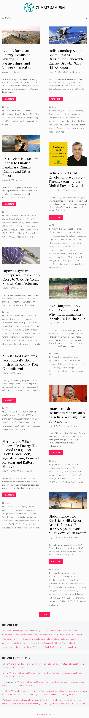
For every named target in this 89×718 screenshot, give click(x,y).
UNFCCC (71, 601)
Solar (7, 107)
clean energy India (59, 110)
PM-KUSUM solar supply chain (15, 330)
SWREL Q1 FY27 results (19, 524)
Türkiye (63, 601)
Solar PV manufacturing (28, 121)
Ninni (4, 673)
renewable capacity (70, 590)
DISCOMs (72, 239)
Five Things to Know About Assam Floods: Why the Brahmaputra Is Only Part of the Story (67, 312)
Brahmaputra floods (65, 364)
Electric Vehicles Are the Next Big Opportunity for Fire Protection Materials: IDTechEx (48, 703)
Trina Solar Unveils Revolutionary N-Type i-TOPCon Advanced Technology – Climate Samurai (40, 691)
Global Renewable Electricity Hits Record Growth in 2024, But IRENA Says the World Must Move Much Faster (67, 524)
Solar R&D (6, 125)
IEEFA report (70, 117)
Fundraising (18, 322)
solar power (54, 601)
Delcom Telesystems (77, 236)
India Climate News (29, 230)
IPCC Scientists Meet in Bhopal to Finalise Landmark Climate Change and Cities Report (20, 167)
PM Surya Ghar (8, 117)
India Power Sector (66, 246)
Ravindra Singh (66, 257)
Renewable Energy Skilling (27, 117)
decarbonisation (55, 580)
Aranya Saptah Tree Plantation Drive (20, 412)
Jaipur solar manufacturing (27, 326)
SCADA (58, 260)
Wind (59, 569)
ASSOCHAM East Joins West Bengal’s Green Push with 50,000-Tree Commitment (20, 362)
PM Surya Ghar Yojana (69, 468)
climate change (64, 576)
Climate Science (9, 226)
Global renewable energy (70, 587)
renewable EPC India (27, 513)
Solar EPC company (10, 517)
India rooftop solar (72, 121)
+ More (44, 615)
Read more (9, 99)
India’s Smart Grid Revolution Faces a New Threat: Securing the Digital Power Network (67, 179)
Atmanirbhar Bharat (13, 110)
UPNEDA (53, 482)
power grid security (68, 253)
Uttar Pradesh (64, 482)
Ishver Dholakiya (21, 114)
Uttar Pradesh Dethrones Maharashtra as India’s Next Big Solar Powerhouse (67, 414)
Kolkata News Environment (22, 426)
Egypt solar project (17, 510)
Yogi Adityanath (77, 482)
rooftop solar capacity (63, 128)
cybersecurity (62, 236)
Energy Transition (56, 117)
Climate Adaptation (20, 215)
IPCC (4, 233)
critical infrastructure (58, 232)
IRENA (58, 590)
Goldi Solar (28, 110)
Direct (54, 225)
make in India (65, 250)
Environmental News (26, 226)
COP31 (74, 576)
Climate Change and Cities (20, 219)
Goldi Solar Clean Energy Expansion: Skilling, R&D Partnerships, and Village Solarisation (17, 59)
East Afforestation (26, 419)
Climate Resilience (73, 229)
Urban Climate (14, 237)
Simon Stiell (67, 598)
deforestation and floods (65, 371)
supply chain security (65, 264)
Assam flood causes (60, 357)
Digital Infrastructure (58, 239)
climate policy (18, 222)
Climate (8, 212)
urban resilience (28, 237)
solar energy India (18, 340)
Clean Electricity (59, 573)
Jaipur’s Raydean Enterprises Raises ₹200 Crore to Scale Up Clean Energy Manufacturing (21, 277)
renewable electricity (58, 594)
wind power (54, 605)
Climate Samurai (32, 222)
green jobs (56, 464)
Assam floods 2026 (65, 360)
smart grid (66, 260)
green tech (28, 322)
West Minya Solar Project (28, 528)
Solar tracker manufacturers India (26, 344)
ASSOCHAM (7, 415)
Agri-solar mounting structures (18, 315)
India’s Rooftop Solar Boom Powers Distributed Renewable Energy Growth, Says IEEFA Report (66, 59)
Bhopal (8, 215)
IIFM (18, 230)
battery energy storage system (18, 506)
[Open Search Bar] (86, 18)
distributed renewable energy (70, 114)
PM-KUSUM (64, 125)
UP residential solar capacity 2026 (70, 478)
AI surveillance (58, 229)
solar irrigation (60, 132)
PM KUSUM (34, 114)
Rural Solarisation (10, 121)
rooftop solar (70, 471)
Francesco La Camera (58, 583)
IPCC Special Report (16, 233)
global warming (8, 230)
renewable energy (18, 337)
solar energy (78, 598)
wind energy (81, 601)
